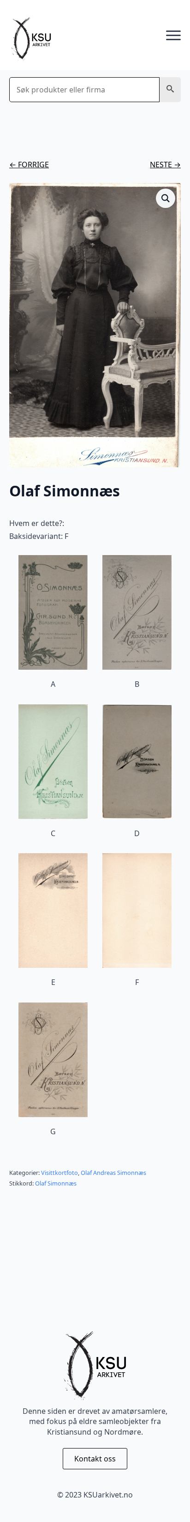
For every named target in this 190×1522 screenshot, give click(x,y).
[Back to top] (167, 1499)
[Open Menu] (173, 35)
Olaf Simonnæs (56, 1183)
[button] (170, 89)
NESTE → (165, 164)
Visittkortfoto (59, 1172)
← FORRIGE (29, 164)
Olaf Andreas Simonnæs (113, 1172)
